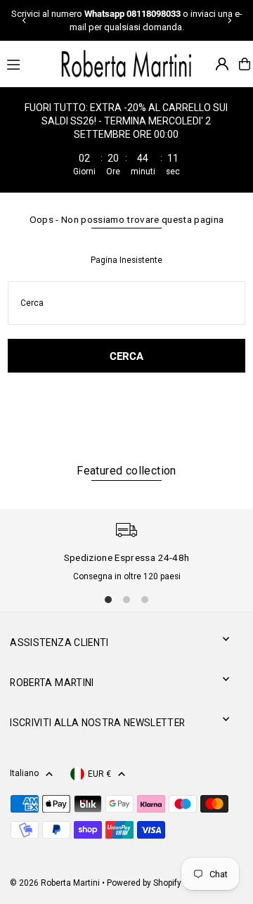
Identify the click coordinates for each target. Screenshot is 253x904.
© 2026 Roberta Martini (56, 883)
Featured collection (126, 470)
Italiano (24, 773)
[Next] (229, 20)
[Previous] (25, 20)
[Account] (222, 64)
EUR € (99, 774)
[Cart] (244, 64)
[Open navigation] (25, 63)
